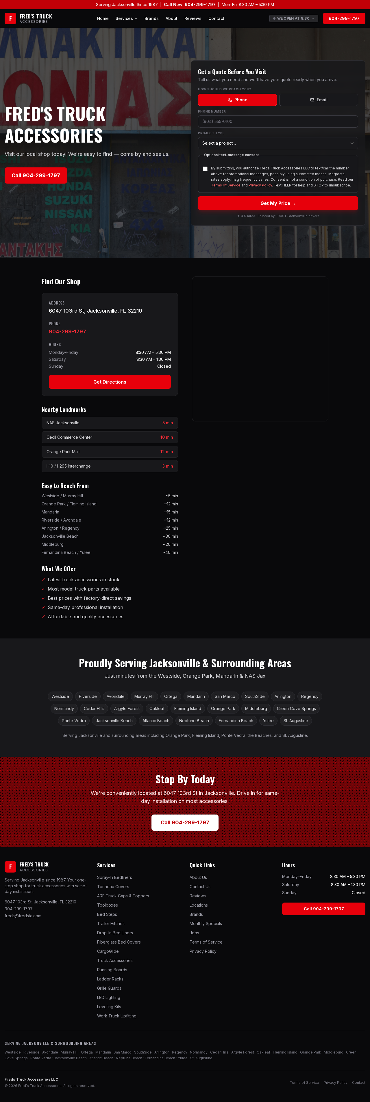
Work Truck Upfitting (116, 1015)
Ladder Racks (110, 978)
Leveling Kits (109, 1006)
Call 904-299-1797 (36, 175)
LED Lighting (108, 997)
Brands (152, 18)
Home (103, 18)
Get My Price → (278, 203)
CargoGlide (108, 951)
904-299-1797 (344, 18)
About (171, 18)
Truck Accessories (115, 960)
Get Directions (109, 382)
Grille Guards (109, 988)
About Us (198, 877)
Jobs (194, 932)
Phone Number (212, 111)
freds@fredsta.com (23, 915)
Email (322, 99)
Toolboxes (107, 905)
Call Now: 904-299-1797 (190, 4)
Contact (216, 18)
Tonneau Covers (113, 886)
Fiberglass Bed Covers (119, 941)
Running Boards (112, 969)
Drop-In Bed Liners (115, 932)
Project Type (211, 133)
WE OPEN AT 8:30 (293, 18)
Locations (199, 905)
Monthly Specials (206, 923)
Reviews (192, 18)
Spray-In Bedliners (114, 877)
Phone (240, 99)
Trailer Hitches (111, 923)
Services (124, 18)
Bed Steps (107, 914)
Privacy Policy (260, 185)
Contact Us (200, 886)
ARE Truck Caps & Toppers (123, 895)
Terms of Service (225, 185)
